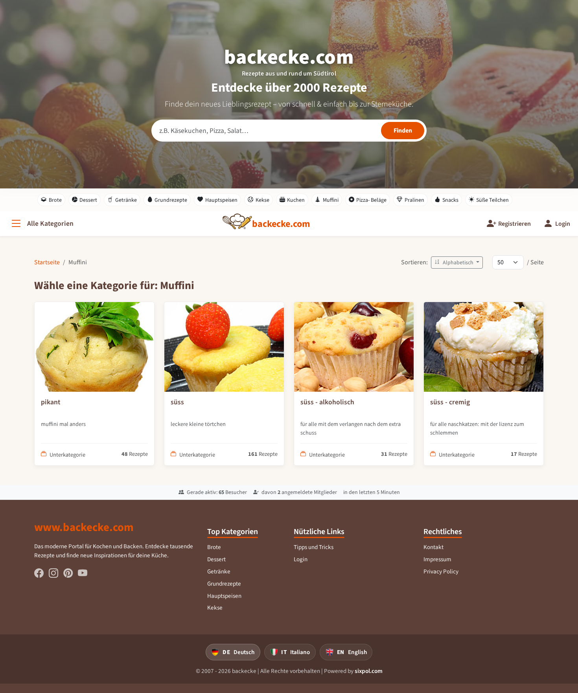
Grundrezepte (171, 200)
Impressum (437, 559)
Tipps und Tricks (313, 547)
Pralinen (414, 200)
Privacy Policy (440, 571)
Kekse (262, 200)
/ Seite (535, 262)
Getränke (126, 200)
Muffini (331, 200)
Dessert (88, 200)
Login (300, 559)
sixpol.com (369, 671)
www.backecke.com (84, 527)
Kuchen (296, 200)
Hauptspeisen (221, 200)
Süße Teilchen (492, 200)
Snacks (450, 200)
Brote (55, 200)
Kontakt (433, 547)
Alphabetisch (458, 262)
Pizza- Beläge (371, 200)
